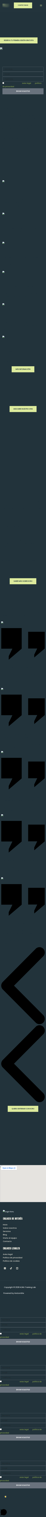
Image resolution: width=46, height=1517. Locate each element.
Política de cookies (11, 1261)
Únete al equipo (10, 1238)
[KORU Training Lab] (6, 5)
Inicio (5, 1224)
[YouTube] (17, 1268)
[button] (23, 5)
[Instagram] (5, 1268)
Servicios (7, 1231)
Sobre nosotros (10, 1228)
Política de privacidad (12, 1257)
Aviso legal (8, 1254)
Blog (5, 1234)
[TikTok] (11, 1268)
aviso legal (26, 83)
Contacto (7, 1241)
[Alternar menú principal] (41, 5)
